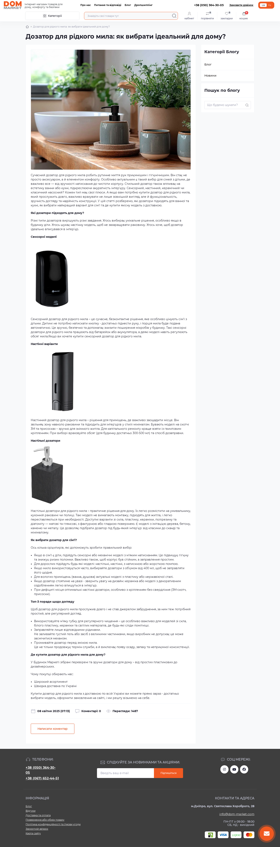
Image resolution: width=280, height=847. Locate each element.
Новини (210, 75)
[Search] (174, 16)
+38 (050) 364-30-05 (41, 770)
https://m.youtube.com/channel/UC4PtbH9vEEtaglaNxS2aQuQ (234, 769)
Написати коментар (53, 729)
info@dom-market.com (236, 814)
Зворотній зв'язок (37, 828)
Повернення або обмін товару (45, 819)
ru (269, 5)
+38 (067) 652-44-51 (42, 778)
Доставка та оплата (38, 815)
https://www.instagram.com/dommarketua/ (224, 769)
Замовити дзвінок (241, 5)
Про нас (85, 5)
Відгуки (30, 810)
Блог (128, 5)
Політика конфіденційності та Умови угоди (53, 824)
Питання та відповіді (107, 5)
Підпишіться (168, 773)
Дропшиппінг (143, 5)
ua (263, 5)
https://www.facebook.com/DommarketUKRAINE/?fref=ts (244, 769)
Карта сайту (33, 833)
